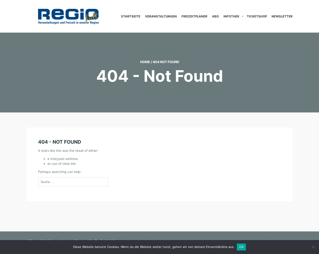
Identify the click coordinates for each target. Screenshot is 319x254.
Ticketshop (257, 16)
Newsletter (282, 16)
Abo (215, 16)
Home (145, 62)
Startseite (130, 16)
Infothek (231, 16)
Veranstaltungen (161, 16)
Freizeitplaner (194, 16)
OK (241, 247)
